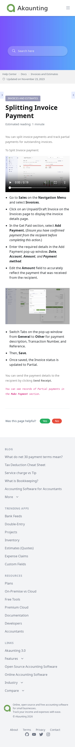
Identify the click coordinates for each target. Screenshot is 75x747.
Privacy (40, 730)
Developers (13, 623)
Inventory (12, 540)
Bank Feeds (13, 516)
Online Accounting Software (26, 674)
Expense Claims (16, 556)
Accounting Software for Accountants (33, 489)
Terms (27, 730)
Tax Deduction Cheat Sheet (25, 465)
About (14, 730)
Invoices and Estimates (23, 98)
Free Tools (12, 599)
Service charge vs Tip (20, 473)
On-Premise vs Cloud (20, 591)
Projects (11, 532)
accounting (52, 704)
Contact (55, 730)
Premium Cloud (16, 607)
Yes (45, 421)
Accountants (14, 631)
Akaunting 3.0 (15, 650)
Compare (12, 690)
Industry (11, 682)
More (9, 497)
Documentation (17, 615)
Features (11, 658)
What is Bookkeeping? (21, 481)
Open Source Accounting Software (31, 666)
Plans (9, 583)
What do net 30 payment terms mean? (34, 457)
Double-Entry (15, 524)
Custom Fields (15, 564)
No (57, 421)
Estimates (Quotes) (19, 548)
